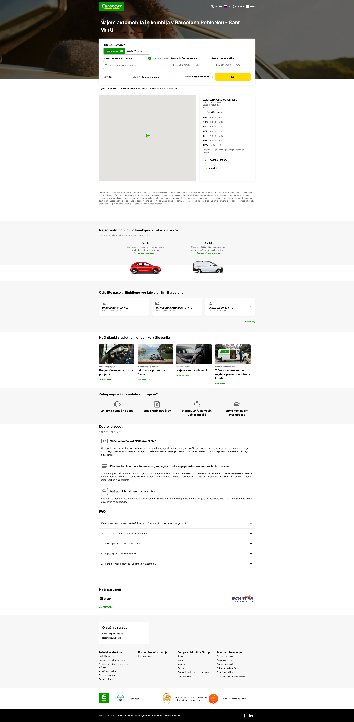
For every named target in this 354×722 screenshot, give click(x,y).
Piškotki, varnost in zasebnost (149, 715)
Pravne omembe (125, 715)
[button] (147, 135)
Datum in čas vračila (223, 58)
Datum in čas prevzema (184, 58)
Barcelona (142, 88)
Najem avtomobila (107, 88)
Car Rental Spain (127, 88)
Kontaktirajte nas (173, 715)
